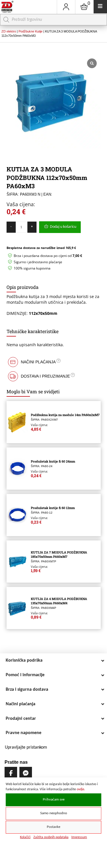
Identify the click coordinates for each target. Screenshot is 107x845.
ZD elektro (8, 31)
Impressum (79, 837)
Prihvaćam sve (53, 799)
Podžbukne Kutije (31, 31)
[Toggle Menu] (100, 6)
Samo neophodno (53, 813)
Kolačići (25, 837)
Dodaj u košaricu (63, 227)
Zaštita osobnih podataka (50, 837)
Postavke (53, 827)
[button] (54, 362)
